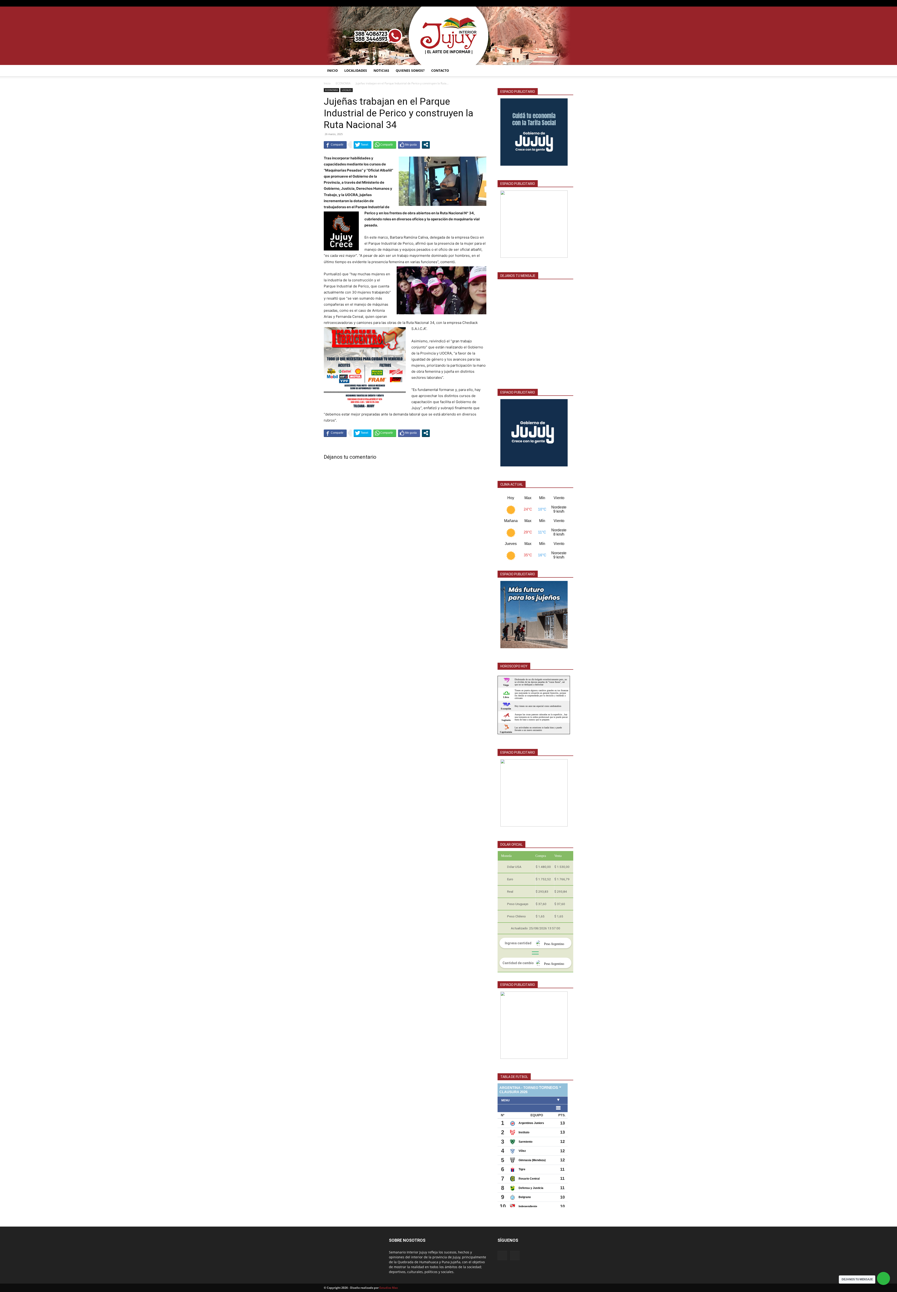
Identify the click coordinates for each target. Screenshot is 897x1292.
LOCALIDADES (355, 70)
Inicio (327, 83)
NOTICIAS (381, 70)
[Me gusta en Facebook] (409, 144)
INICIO (332, 70)
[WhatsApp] (569, 3)
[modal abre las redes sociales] (426, 144)
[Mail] (562, 3)
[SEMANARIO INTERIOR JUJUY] (448, 36)
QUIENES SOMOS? (410, 70)
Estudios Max (388, 1288)
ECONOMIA (343, 83)
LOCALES (346, 90)
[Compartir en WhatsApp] (384, 144)
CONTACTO (440, 70)
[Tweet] (362, 144)
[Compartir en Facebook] (335, 144)
